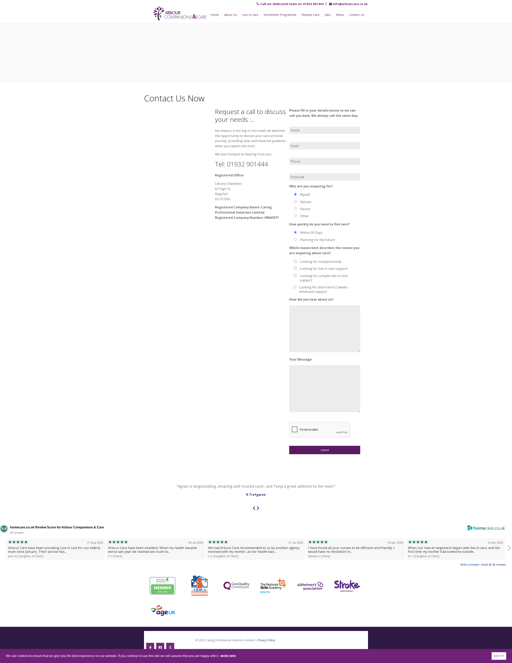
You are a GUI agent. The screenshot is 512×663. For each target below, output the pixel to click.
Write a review (469, 564)
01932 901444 (292, 4)
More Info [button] (228, 656)
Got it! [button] (499, 656)
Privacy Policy (266, 640)
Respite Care (311, 15)
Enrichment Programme (280, 15)
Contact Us (356, 15)
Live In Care (250, 15)
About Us (230, 15)
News (340, 15)
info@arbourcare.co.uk (350, 4)
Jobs (328, 15)
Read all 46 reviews (493, 564)
